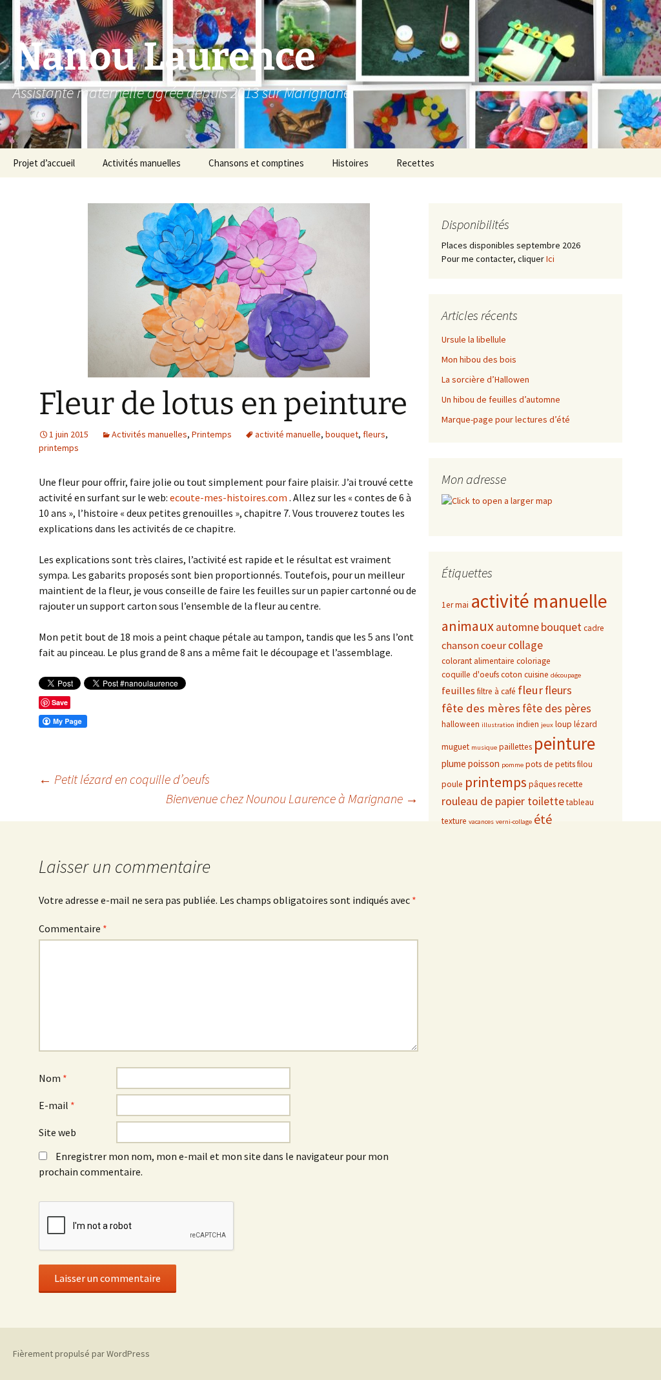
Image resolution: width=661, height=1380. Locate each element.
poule (452, 784)
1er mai (455, 604)
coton (511, 674)
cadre (594, 628)
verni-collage (514, 821)
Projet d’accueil (44, 163)
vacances (481, 821)
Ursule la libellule (474, 339)
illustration (498, 725)
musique (484, 747)
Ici (550, 259)
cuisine (536, 674)
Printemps (212, 434)
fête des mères (481, 708)
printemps (59, 448)
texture (454, 820)
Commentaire (73, 928)
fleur (530, 690)
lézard (585, 724)
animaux (468, 626)
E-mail (57, 1105)
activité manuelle (288, 434)
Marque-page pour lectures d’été (506, 419)
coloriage (533, 660)
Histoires (350, 163)
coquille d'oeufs (470, 674)
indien (527, 724)
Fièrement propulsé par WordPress (81, 1353)
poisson (484, 763)
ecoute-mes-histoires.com (228, 497)
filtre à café (496, 691)
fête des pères (556, 708)
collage (525, 645)
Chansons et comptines (256, 163)
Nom (53, 1078)
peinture (564, 743)
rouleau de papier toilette (503, 801)
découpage (566, 675)
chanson (460, 645)
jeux (547, 725)
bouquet (341, 434)
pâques (542, 784)
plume (454, 763)
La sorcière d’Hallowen (485, 379)
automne (517, 627)
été (543, 819)
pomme (513, 765)
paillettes (515, 746)
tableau (580, 802)
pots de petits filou (559, 764)
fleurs (374, 434)
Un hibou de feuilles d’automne (501, 399)
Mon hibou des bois (479, 359)
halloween (461, 724)
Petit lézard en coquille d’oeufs (124, 779)
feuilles (458, 690)
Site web (57, 1132)
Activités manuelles (142, 163)
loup (563, 724)
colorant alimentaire (478, 660)
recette (570, 784)
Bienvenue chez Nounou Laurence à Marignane (292, 798)
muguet (455, 746)
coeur (493, 645)
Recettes (415, 163)
